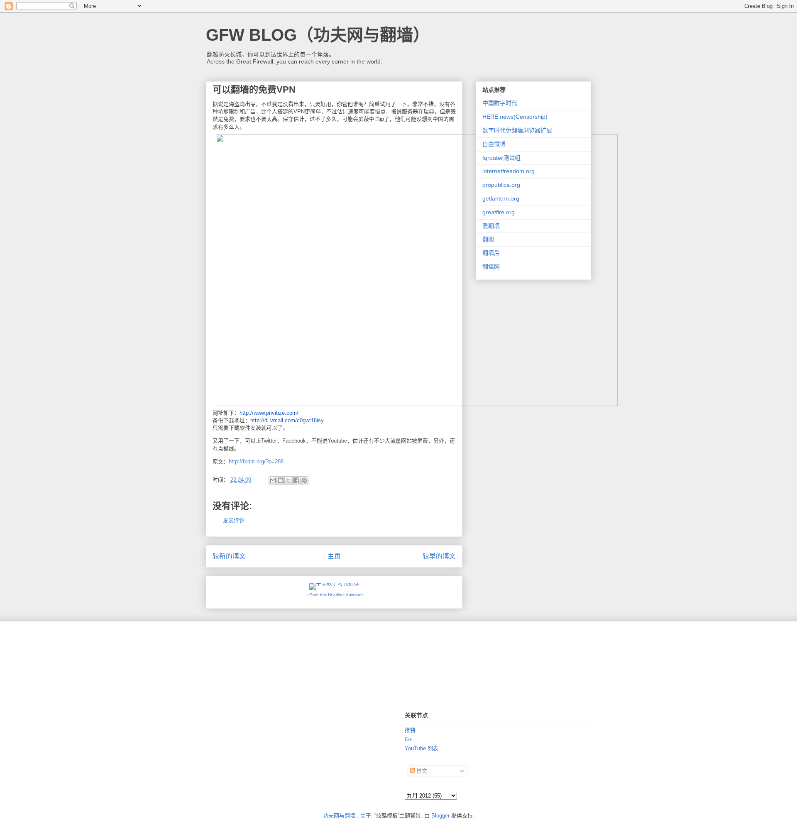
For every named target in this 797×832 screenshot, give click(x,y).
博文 (421, 771)
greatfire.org (498, 212)
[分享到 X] (288, 480)
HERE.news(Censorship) (515, 116)
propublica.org (501, 184)
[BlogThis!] (280, 480)
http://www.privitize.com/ (269, 413)
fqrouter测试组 (501, 157)
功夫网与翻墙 (339, 815)
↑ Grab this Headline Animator (334, 594)
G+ (408, 739)
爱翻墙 (491, 226)
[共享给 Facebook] (296, 480)
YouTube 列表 (421, 748)
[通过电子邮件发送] (273, 480)
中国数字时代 (499, 103)
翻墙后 (491, 253)
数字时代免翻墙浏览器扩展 (517, 130)
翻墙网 (491, 266)
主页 (334, 556)
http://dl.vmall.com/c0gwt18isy (287, 420)
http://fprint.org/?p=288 (256, 461)
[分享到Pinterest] (304, 480)
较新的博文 (229, 556)
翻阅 (488, 239)
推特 (410, 730)
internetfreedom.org (508, 171)
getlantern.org (500, 198)
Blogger (440, 815)
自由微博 (494, 144)
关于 (365, 815)
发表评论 (233, 520)
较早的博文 (439, 556)
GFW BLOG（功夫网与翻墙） (318, 35)
